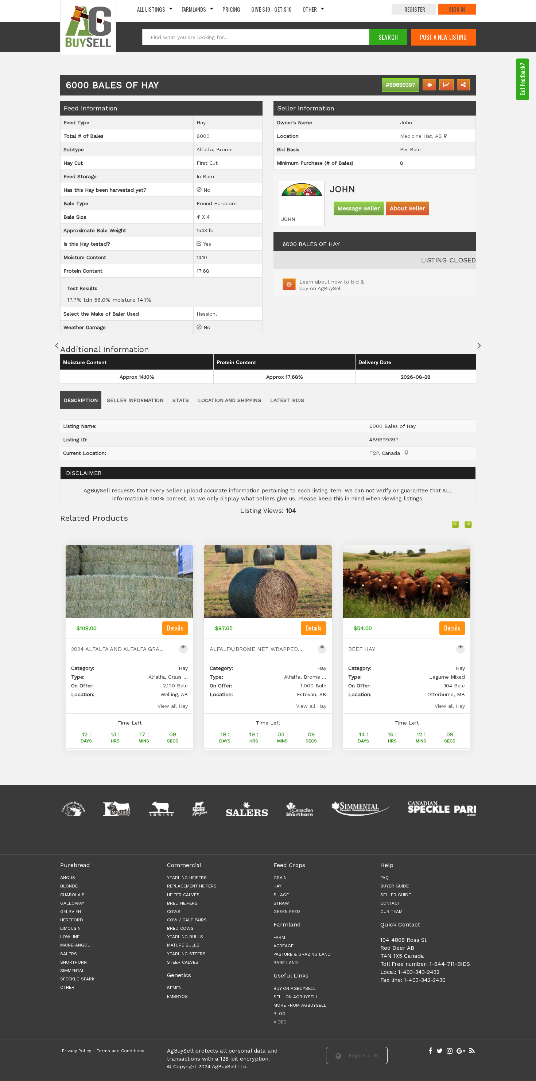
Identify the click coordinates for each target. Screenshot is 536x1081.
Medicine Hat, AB (422, 136)
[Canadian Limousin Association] (93, 808)
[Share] (463, 84)
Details (175, 628)
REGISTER (414, 9)
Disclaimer (83, 472)
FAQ (384, 877)
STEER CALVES (182, 962)
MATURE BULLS (183, 945)
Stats (180, 400)
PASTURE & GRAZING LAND (302, 954)
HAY (277, 886)
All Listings (151, 9)
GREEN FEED (286, 911)
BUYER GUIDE (394, 886)
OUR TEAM (391, 911)
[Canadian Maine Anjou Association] (176, 808)
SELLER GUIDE (395, 894)
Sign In (457, 9)
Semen (174, 987)
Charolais (72, 894)
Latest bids (287, 400)
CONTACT (390, 903)
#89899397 (400, 85)
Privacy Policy (76, 1050)
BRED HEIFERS (182, 903)
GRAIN (280, 877)
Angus (67, 877)
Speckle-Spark (77, 979)
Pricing (231, 9)
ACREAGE (283, 945)
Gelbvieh (70, 911)
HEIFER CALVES (183, 894)
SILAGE (281, 894)
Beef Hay (361, 649)
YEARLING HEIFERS (187, 877)
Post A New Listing (443, 37)
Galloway (72, 903)
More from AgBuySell (299, 1005)
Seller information (135, 400)
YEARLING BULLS (185, 936)
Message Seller (359, 208)
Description (81, 400)
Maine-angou (75, 945)
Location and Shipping (229, 400)
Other (310, 9)
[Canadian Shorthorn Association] (276, 808)
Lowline (69, 936)
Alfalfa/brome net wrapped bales (256, 649)
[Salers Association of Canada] (223, 808)
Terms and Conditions (120, 1050)
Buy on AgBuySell (294, 988)
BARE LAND (285, 962)
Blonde (69, 886)
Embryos (177, 996)
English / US (362, 1055)
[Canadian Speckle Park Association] (423, 808)
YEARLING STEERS (186, 953)
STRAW (281, 903)
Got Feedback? (522, 79)
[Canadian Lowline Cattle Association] (138, 808)
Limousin (70, 928)
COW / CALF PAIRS (187, 919)
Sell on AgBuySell (295, 996)
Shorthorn (73, 962)
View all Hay (173, 706)
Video (280, 1022)
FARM (279, 937)
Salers (68, 953)
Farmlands (194, 9)
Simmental (72, 970)
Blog (279, 1013)
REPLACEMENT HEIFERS (192, 886)
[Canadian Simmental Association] (337, 808)
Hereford (71, 919)
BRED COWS (180, 928)
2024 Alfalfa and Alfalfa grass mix (117, 649)
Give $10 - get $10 (271, 9)
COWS (173, 911)
